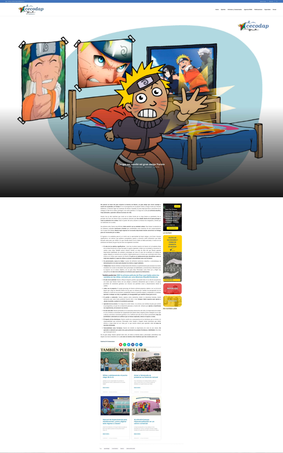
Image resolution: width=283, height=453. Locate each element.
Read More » (106, 387)
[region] (172, 217)
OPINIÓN (156, 167)
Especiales (268, 9)
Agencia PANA (248, 9)
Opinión (223, 9)
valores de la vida (130, 448)
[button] (276, 1)
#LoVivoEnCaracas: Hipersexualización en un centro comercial (144, 421)
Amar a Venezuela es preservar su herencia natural (146, 376)
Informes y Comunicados (235, 9)
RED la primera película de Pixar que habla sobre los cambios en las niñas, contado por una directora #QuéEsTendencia (131, 276)
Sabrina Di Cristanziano (135, 167)
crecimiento (115, 448)
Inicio (217, 9)
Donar (274, 9)
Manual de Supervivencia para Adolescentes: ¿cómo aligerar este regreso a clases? (115, 421)
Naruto (122, 448)
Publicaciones (258, 9)
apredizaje (106, 448)
